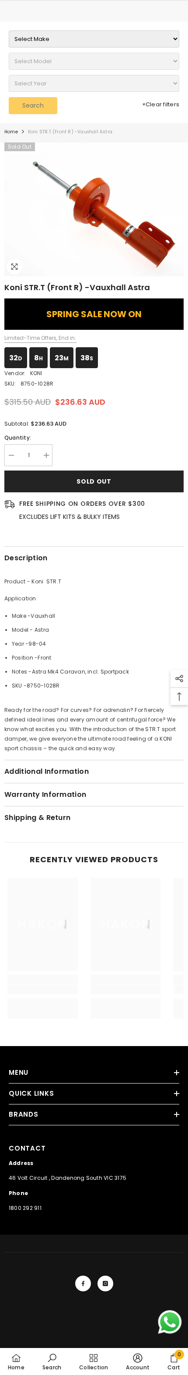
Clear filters (160, 104)
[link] (42, 989)
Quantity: (17, 437)
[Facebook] (83, 1283)
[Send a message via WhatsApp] (170, 1322)
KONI (36, 373)
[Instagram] (105, 1283)
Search (33, 105)
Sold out (94, 481)
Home (11, 132)
